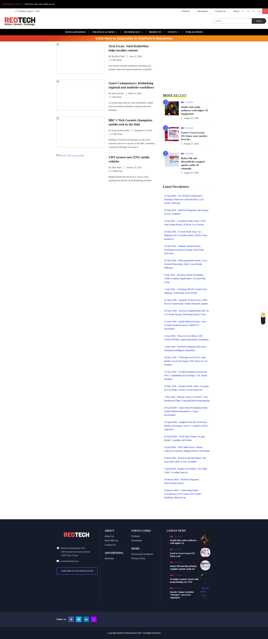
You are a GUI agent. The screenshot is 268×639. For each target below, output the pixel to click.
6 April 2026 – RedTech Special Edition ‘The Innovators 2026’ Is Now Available (185, 460)
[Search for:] (232, 21)
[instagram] (254, 11)
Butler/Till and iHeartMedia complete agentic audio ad (183, 567)
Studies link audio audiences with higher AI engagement (194, 110)
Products (155, 32)
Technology (132, 32)
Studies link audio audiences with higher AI (183, 541)
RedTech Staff (118, 56)
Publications (194, 32)
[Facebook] (243, 11)
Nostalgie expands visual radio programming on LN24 (184, 580)
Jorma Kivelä (118, 93)
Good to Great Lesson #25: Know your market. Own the (194, 136)
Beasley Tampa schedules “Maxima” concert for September (182, 595)
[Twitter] (248, 11)
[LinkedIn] (259, 11)
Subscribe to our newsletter (77, 571)
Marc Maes (117, 167)
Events (172, 32)
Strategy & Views (103, 32)
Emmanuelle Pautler (121, 130)
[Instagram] (94, 619)
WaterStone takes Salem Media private (39, 4)
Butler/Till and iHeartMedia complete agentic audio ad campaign (193, 163)
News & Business (75, 32)
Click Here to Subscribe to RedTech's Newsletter (134, 38)
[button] (265, 11)
